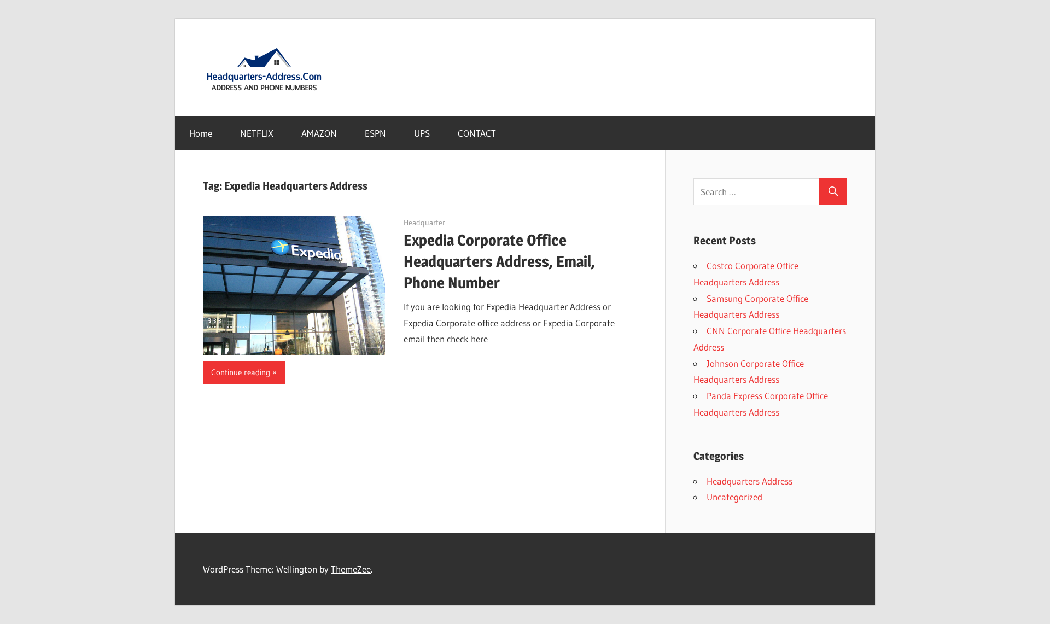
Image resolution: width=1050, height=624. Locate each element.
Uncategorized (734, 497)
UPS (422, 133)
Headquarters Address (749, 481)
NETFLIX (256, 133)
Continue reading (240, 372)
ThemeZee (351, 569)
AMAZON (319, 133)
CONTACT (477, 133)
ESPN (375, 133)
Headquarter (424, 223)
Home (200, 133)
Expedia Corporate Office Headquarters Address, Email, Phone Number (499, 261)
